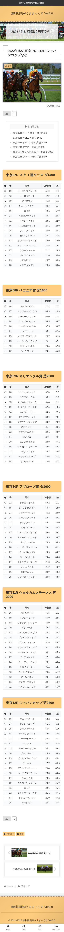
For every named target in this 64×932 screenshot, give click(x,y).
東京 (21, 834)
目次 (27, 126)
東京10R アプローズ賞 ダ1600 (28, 147)
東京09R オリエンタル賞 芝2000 (30, 142)
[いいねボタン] (7, 113)
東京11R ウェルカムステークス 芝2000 (33, 152)
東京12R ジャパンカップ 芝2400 (30, 156)
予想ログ (10, 834)
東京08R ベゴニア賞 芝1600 (27, 137)
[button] (57, 526)
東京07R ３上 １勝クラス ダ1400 (30, 133)
